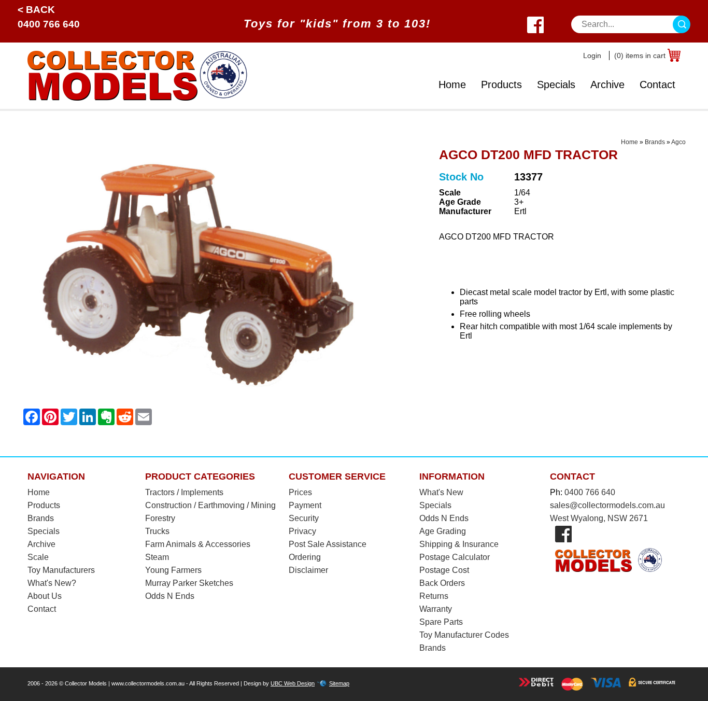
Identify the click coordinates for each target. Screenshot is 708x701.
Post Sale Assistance (327, 544)
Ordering (305, 557)
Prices (300, 492)
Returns (433, 596)
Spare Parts (441, 622)
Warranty (435, 609)
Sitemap (339, 683)
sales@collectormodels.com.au (607, 505)
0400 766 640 (49, 24)
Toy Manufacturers (61, 570)
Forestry (160, 518)
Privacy (302, 531)
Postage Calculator (454, 557)
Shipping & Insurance (459, 544)
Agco (678, 142)
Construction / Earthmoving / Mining (210, 505)
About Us (44, 596)
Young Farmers (173, 570)
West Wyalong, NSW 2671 (599, 518)
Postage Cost (444, 570)
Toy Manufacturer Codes (464, 634)
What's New (441, 492)
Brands (655, 142)
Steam (157, 557)
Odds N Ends (169, 596)
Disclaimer (308, 570)
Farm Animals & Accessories (197, 544)
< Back (36, 9)
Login (592, 55)
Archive (607, 84)
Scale (38, 557)
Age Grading (442, 531)
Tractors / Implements (184, 492)
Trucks (157, 531)
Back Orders (442, 583)
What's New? (51, 583)
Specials (556, 84)
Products (501, 84)
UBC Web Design (293, 683)
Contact (657, 84)
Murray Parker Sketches (189, 583)
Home (452, 84)
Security (304, 518)
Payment (305, 505)
